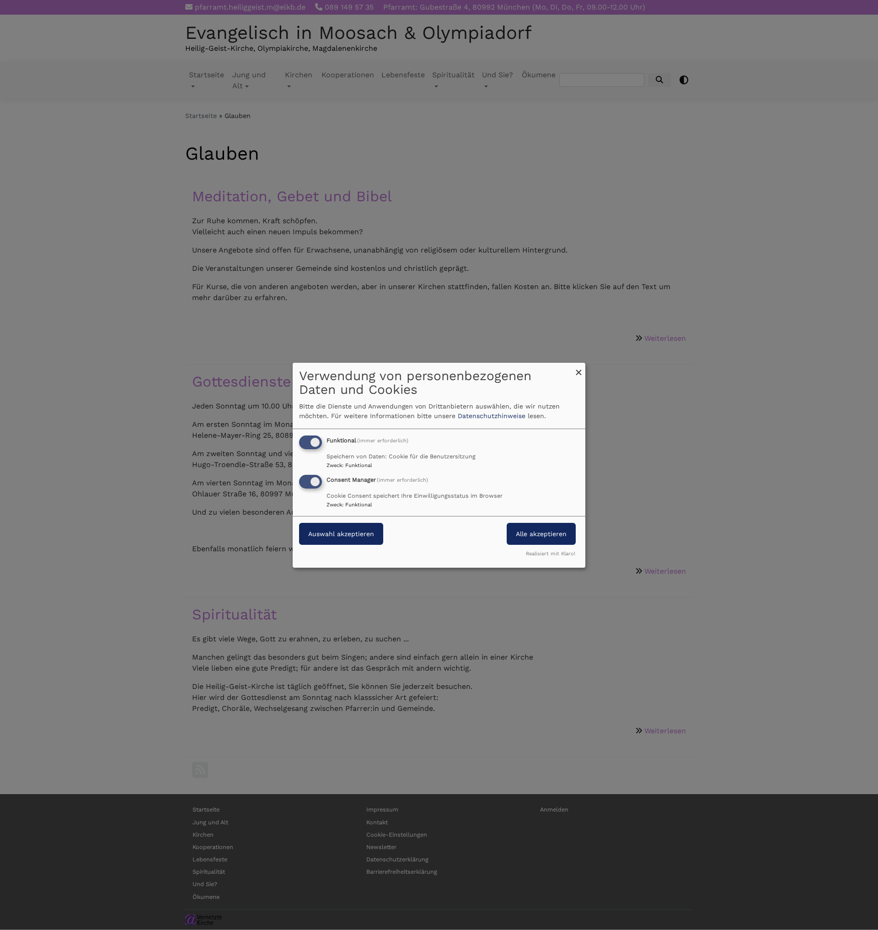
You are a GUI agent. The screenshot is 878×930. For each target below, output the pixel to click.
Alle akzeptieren (541, 534)
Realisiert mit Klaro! (550, 554)
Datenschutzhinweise (491, 415)
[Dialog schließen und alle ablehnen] (578, 368)
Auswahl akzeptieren (341, 534)
